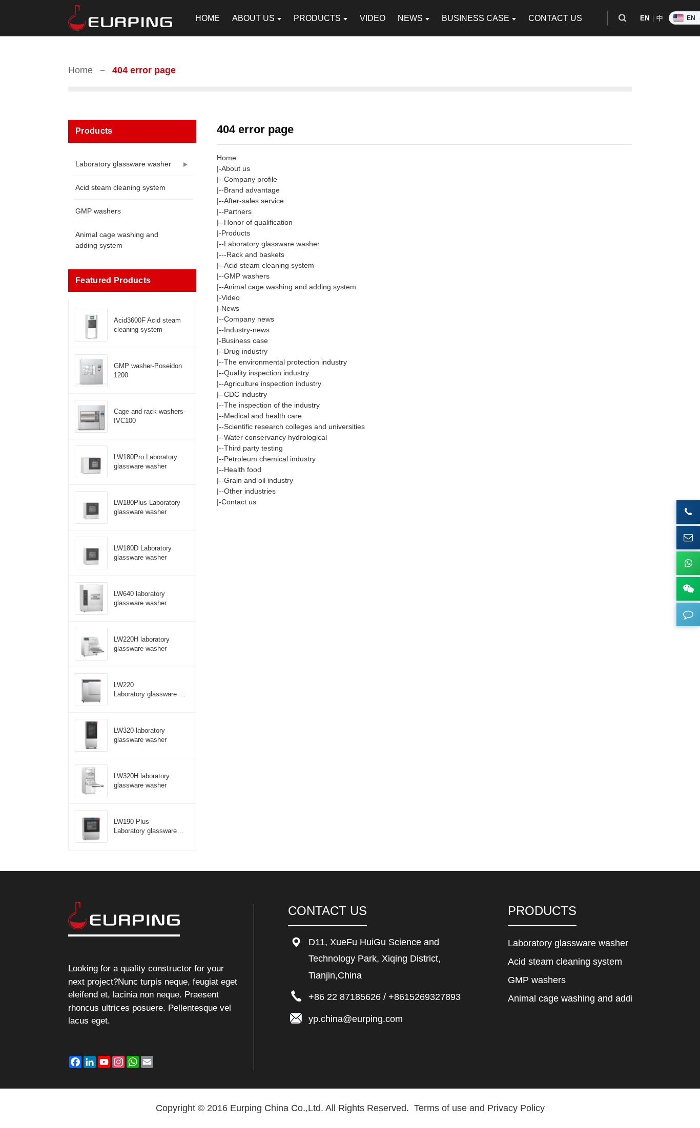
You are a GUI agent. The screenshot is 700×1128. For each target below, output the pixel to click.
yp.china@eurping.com (355, 1019)
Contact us (238, 502)
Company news (249, 319)
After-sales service (254, 201)
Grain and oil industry (258, 480)
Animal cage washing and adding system (116, 239)
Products (235, 233)
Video (230, 297)
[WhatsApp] (688, 563)
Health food (242, 469)
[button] (622, 18)
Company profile (250, 179)
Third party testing (253, 448)
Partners (238, 211)
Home (80, 70)
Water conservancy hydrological (275, 437)
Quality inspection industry (266, 373)
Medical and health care (263, 416)
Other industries (250, 491)
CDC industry (245, 394)
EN (645, 18)
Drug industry (245, 351)
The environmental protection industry (285, 362)
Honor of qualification (258, 222)
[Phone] (688, 512)
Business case (244, 340)
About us (235, 168)
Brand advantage (252, 190)
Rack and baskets (255, 254)
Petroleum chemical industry (270, 459)
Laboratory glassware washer (123, 164)
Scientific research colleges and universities (294, 426)
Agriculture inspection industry (272, 383)
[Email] (688, 537)
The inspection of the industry (272, 405)
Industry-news (247, 330)
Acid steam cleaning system (120, 187)
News (230, 308)
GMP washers (98, 211)
